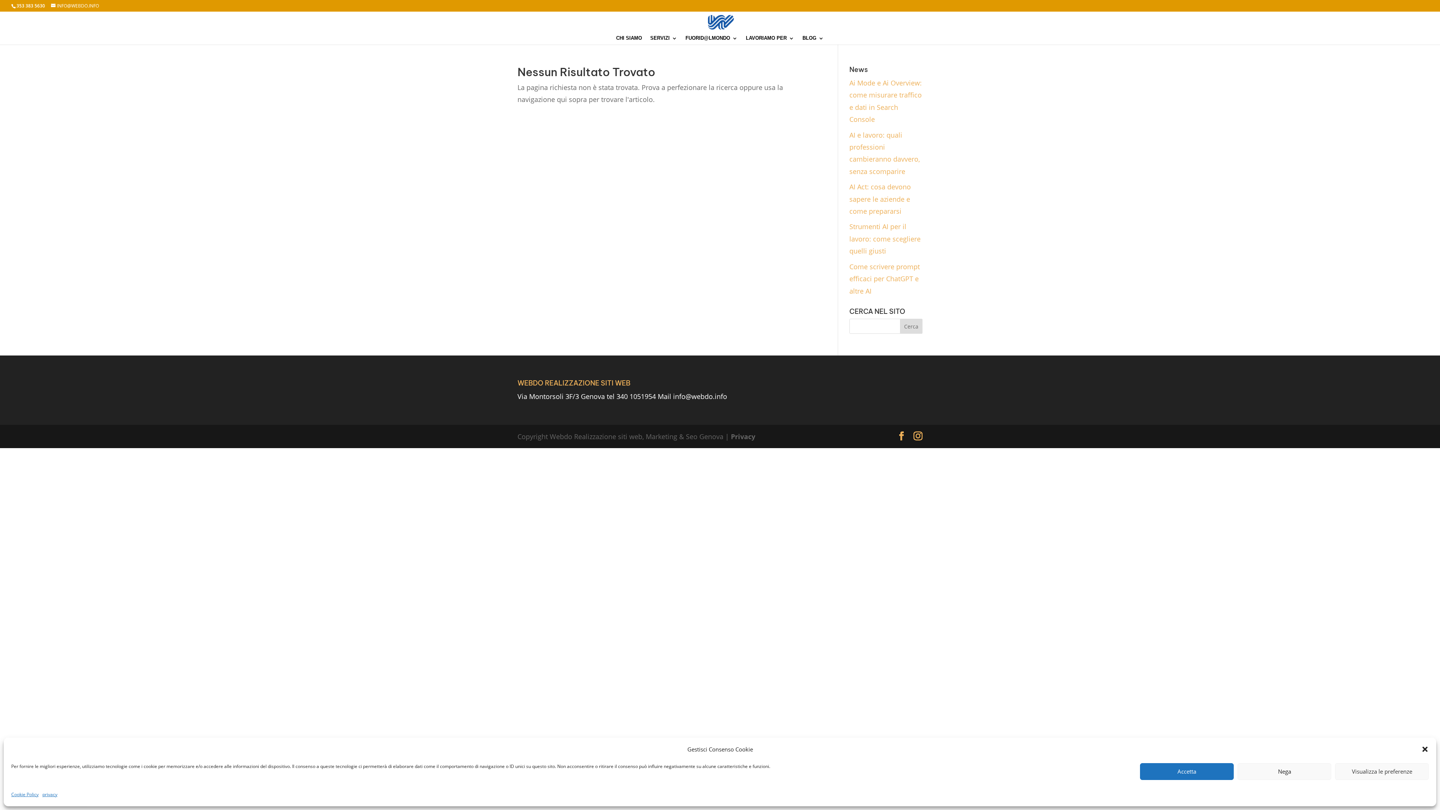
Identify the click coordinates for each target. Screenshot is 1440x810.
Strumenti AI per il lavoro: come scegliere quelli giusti (885, 238)
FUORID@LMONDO (708, 38)
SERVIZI (660, 38)
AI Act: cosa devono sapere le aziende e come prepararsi (880, 199)
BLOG (809, 38)
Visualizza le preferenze (1382, 771)
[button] (1425, 749)
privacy (49, 794)
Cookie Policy (25, 794)
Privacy (743, 436)
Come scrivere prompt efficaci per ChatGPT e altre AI (884, 279)
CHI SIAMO (629, 38)
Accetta (1187, 771)
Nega (1284, 771)
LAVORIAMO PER (766, 38)
